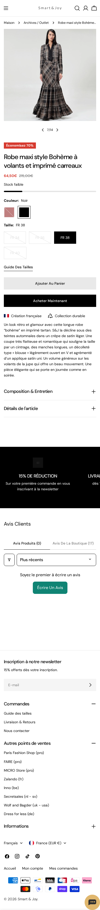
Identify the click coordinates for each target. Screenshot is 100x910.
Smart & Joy (27, 899)
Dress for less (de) (19, 814)
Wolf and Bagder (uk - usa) (26, 805)
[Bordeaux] (9, 212)
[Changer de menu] (6, 8)
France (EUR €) (48, 843)
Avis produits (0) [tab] (27, 543)
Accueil (10, 868)
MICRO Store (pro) (19, 770)
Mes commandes (63, 868)
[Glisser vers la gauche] (43, 130)
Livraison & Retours (19, 722)
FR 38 (65, 237)
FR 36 (43, 239)
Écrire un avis (50, 587)
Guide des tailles (18, 267)
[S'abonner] (90, 685)
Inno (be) (11, 787)
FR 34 (18, 239)
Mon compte (32, 868)
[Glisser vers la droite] (57, 130)
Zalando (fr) (13, 779)
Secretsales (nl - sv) (20, 796)
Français (11, 843)
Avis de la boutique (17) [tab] (73, 543)
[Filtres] (9, 560)
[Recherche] (77, 8)
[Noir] (24, 212)
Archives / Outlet (36, 23)
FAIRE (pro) (13, 761)
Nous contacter (16, 730)
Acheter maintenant (50, 300)
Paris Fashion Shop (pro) (24, 752)
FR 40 (18, 255)
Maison (9, 23)
